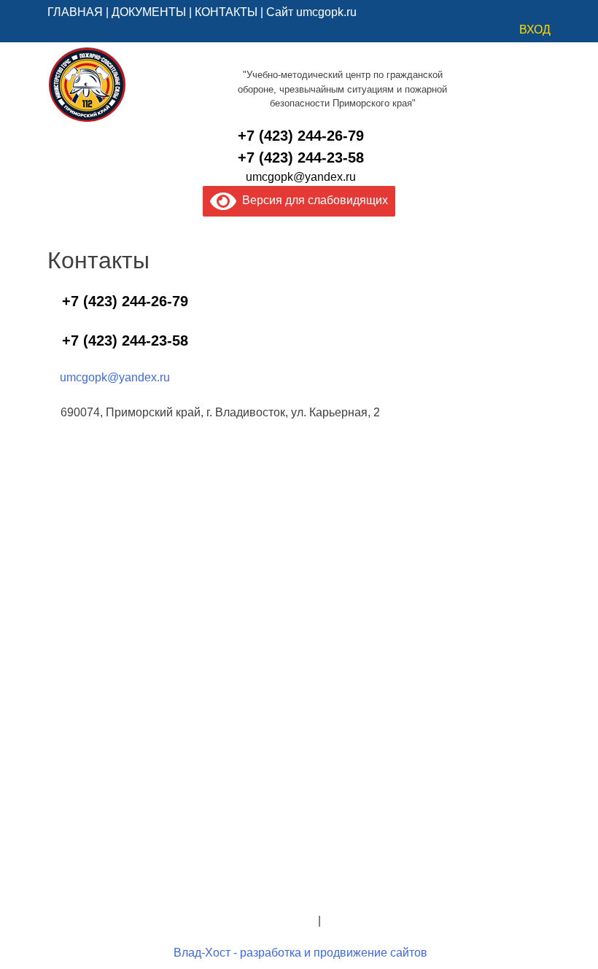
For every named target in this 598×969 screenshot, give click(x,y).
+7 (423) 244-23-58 (301, 157)
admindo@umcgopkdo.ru (299, 885)
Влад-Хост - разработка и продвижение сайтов (300, 952)
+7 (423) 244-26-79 (301, 136)
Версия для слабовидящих (312, 200)
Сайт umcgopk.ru (311, 12)
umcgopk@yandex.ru (301, 177)
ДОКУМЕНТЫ (149, 12)
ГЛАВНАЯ (75, 12)
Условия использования (389, 920)
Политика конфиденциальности (229, 920)
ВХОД (535, 29)
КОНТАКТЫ (226, 12)
